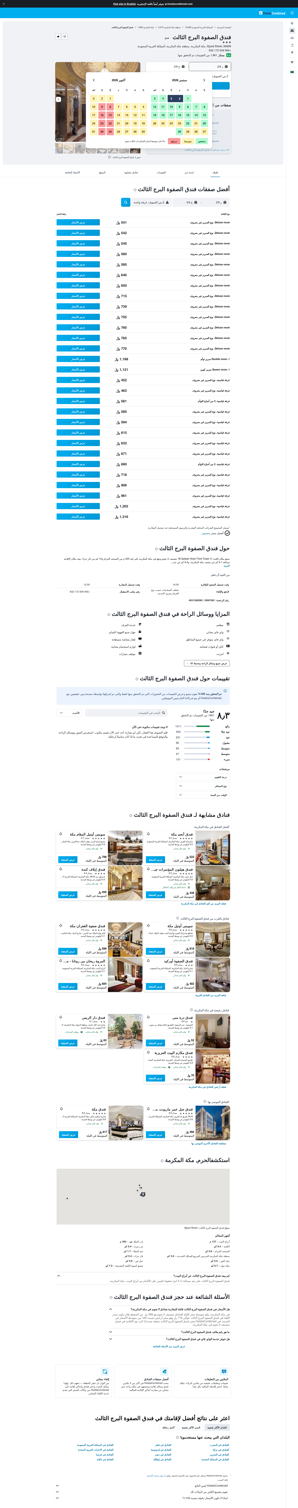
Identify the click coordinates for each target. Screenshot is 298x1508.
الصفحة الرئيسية (224, 27)
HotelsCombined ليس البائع (211, 1485)
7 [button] (196, 107)
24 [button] (171, 123)
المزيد (227, 565)
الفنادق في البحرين (219, 1454)
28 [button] (196, 132)
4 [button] (163, 98)
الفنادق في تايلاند (105, 1459)
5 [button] (155, 98)
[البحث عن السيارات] (292, 37)
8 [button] (188, 107)
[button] (4, 4)
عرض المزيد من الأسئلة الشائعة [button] (169, 1346)
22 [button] (187, 123)
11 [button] (163, 107)
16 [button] (179, 115)
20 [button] (204, 123)
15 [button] (187, 115)
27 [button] (204, 132)
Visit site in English (124, 4)
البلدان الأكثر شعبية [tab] (217, 1427)
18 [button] (163, 115)
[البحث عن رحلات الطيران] (292, 23)
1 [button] (188, 98)
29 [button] (187, 132)
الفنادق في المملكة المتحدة (215, 1459)
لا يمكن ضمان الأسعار (156, 1475)
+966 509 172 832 (220, 50)
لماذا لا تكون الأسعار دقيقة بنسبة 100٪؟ (205, 1498)
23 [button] (179, 123)
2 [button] (179, 98)
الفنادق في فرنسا (104, 1454)
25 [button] (163, 123)
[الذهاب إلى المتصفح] (292, 52)
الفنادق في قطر (163, 1444)
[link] (203, 903)
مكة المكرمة (148, 27)
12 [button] (154, 107)
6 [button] (204, 107)
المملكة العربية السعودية (202, 27)
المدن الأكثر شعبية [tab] (191, 1427)
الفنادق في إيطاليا (162, 1459)
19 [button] (154, 115)
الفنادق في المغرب (219, 1444)
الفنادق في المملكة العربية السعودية (95, 1444)
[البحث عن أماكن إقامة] (292, 30)
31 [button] (93, 132)
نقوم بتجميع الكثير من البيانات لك (209, 1492)
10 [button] (171, 107)
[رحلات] (292, 62)
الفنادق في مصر (163, 1454)
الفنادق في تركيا (221, 1449)
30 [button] (179, 132)
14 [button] (196, 115)
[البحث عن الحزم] (292, 45)
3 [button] (171, 98)
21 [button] (196, 123)
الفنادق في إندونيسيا (161, 1449)
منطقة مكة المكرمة (172, 27)
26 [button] (154, 123)
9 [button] (179, 107)
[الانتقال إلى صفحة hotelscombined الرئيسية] (272, 12)
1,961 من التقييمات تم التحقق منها (197, 55)
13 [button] (204, 115)
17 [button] (171, 115)
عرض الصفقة (155, 859)
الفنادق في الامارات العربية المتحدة (95, 1449)
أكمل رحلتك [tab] (168, 1427)
